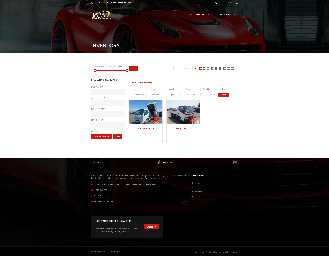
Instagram (167, 162)
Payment (95, 131)
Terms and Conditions (228, 252)
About (197, 183)
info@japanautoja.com (122, 3)
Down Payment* (98, 98)
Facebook (97, 162)
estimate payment (101, 137)
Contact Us (199, 252)
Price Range (99, 67)
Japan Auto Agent (113, 251)
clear (117, 137)
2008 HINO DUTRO (183, 128)
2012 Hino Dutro (146, 128)
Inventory (198, 192)
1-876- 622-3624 (225, 3)
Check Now (151, 227)
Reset (223, 95)
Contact (197, 196)
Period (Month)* (98, 120)
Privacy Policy (211, 252)
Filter (134, 68)
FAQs (196, 187)
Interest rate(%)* (98, 109)
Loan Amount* (97, 87)
